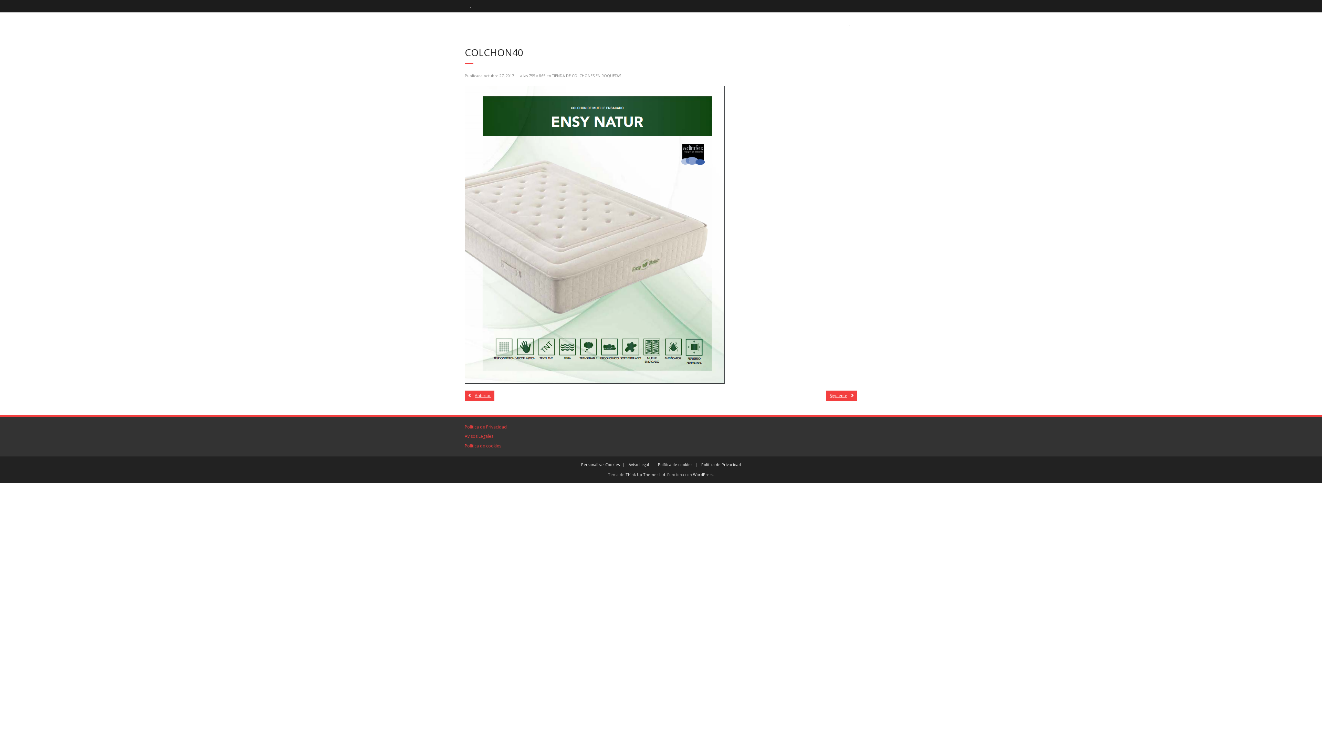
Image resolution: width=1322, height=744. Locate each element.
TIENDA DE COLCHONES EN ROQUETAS (586, 75)
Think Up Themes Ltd (645, 474)
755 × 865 (537, 75)
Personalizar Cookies (600, 464)
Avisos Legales (479, 436)
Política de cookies (483, 446)
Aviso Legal (639, 464)
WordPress (703, 474)
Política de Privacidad (486, 427)
